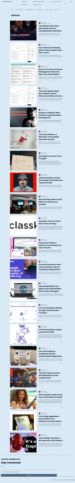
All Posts (11, 9)
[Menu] (71, 2)
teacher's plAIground (10, 454)
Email (2, 461)
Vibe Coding (56, 9)
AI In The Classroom (19, 9)
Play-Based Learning (30, 9)
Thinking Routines (39, 9)
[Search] (65, 3)
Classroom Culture (48, 9)
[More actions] (62, 15)
